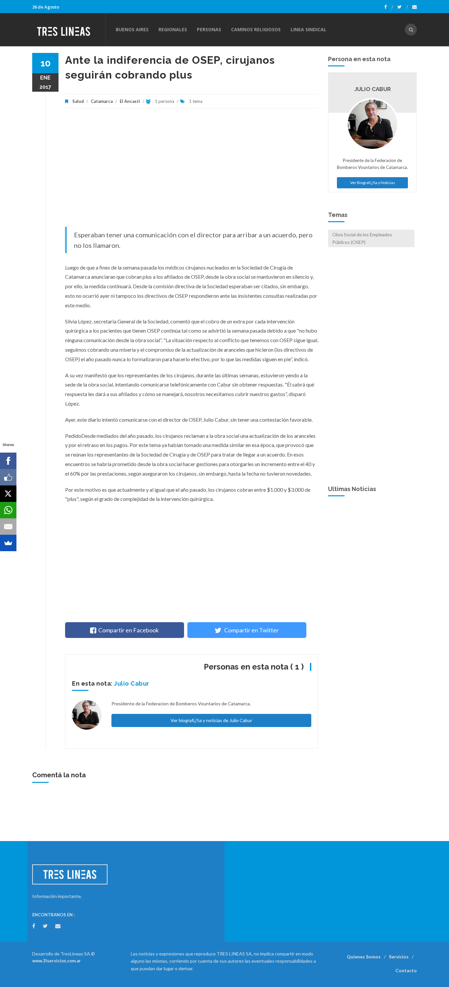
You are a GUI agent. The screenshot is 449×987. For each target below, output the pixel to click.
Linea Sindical (308, 29)
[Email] (8, 526)
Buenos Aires (132, 29)
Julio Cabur (131, 683)
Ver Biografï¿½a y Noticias (372, 182)
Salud (78, 101)
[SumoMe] (8, 543)
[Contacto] (414, 7)
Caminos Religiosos (256, 29)
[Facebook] (388, 7)
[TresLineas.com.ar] (69, 29)
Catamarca (102, 101)
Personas (209, 29)
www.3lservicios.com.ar (56, 960)
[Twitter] (402, 7)
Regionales (172, 29)
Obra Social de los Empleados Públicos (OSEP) (362, 238)
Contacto (406, 970)
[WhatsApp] (8, 510)
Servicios (399, 956)
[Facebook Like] (8, 477)
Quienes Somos (364, 956)
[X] (8, 493)
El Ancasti (130, 101)
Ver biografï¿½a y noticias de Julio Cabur (211, 720)
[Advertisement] (191, 171)
